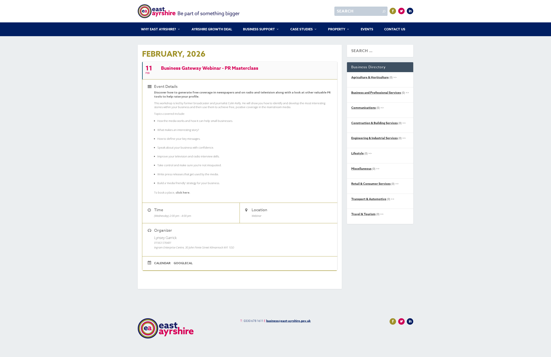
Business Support (259, 29)
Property (336, 29)
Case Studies (301, 29)
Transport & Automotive (368, 199)
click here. (183, 192)
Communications (363, 108)
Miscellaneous (361, 168)
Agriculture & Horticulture (370, 77)
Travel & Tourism (363, 214)
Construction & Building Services (374, 123)
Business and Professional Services (376, 92)
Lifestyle (357, 153)
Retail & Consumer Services (371, 184)
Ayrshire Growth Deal (212, 29)
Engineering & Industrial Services (374, 138)
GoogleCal (183, 263)
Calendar (162, 263)
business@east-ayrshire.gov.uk (288, 321)
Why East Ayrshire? (158, 29)
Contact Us (394, 29)
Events (367, 29)
